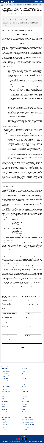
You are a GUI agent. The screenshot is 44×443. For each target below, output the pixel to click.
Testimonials (24, 429)
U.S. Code (3, 404)
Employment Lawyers (6, 375)
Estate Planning (25, 376)
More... (3, 381)
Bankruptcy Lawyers (6, 370)
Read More (5, 25)
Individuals (24, 368)
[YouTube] (18, 439)
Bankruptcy (24, 370)
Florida (23, 409)
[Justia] (9, 2)
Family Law (24, 378)
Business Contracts (10, 4)
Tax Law (3, 396)
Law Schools (25, 384)
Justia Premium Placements (27, 422)
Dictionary (24, 386)
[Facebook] (19, 439)
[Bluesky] (24, 439)
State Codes (24, 404)
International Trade (6, 393)
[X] (26, 439)
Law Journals (24, 393)
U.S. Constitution (5, 402)
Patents (3, 426)
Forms (5, 4)
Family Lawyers (5, 378)
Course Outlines (25, 391)
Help (19, 441)
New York (24, 411)
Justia (2, 4)
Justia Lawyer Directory (26, 421)
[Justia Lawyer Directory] (27, 439)
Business (4, 384)
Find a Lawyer (5, 368)
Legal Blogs (4, 421)
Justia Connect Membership (27, 419)
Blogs (23, 394)
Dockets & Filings (5, 413)
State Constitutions (26, 402)
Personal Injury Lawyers (6, 380)
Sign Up (41, 1)
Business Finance (14, 13)
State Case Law (25, 406)
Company (16, 441)
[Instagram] (21, 439)
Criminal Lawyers (5, 373)
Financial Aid (24, 389)
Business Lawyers (5, 371)
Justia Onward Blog (26, 427)
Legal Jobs (4, 419)
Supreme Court (5, 408)
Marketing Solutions (26, 417)
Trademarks (4, 427)
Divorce (23, 373)
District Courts (4, 411)
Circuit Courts (4, 409)
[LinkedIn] (16, 439)
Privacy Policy (31, 441)
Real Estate (4, 394)
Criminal (23, 371)
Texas (23, 413)
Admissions (24, 388)
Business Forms (5, 422)
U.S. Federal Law (5, 401)
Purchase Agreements (24, 13)
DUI (23, 375)
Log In (36, 1)
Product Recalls (5, 424)
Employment (4, 389)
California (24, 408)
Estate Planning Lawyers (6, 376)
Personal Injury (25, 380)
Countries (4, 429)
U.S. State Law (25, 401)
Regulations (4, 406)
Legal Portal (11, 441)
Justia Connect (5, 441)
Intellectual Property (6, 391)
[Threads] (22, 439)
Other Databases (6, 417)
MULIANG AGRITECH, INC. (19, 4)
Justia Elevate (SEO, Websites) (28, 424)
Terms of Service (24, 441)
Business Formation (6, 386)
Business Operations (6, 388)
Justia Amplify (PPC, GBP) (27, 426)
